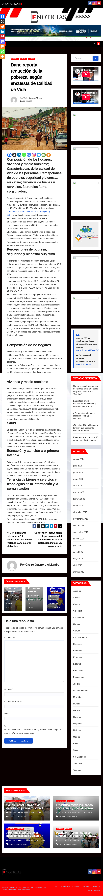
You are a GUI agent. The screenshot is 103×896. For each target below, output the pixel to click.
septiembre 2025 (81, 532)
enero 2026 (78, 506)
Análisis (77, 598)
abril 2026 (77, 486)
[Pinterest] (2, 36)
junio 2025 (78, 552)
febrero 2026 (79, 499)
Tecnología (78, 770)
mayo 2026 (78, 479)
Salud (76, 750)
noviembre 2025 (80, 519)
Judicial (76, 684)
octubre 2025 (79, 525)
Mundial (77, 704)
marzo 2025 (78, 572)
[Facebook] (9, 155)
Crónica (76, 624)
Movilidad (77, 697)
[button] (94, 44)
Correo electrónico (13, 701)
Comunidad (78, 617)
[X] (14, 155)
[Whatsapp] (24, 155)
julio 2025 (77, 545)
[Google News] (29, 155)
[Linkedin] (19, 155)
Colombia (77, 611)
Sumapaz (77, 763)
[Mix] (2, 46)
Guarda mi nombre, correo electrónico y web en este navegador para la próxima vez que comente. (32, 731)
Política (32, 59)
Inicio (57, 886)
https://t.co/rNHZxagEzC (87, 350)
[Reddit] (2, 26)
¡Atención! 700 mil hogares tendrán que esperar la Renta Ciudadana (85, 428)
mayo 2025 (78, 559)
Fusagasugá (79, 677)
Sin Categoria (79, 757)
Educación (78, 671)
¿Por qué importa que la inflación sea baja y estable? (84, 416)
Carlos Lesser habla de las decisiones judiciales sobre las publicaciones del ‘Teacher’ (26, 808)
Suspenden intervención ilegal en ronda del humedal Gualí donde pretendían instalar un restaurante (48, 539)
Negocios (77, 724)
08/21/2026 (62, 840)
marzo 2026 (78, 492)
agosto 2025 (79, 539)
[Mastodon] (2, 41)
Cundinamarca (80, 637)
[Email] (43, 155)
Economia (78, 657)
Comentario (10, 637)
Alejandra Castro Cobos (12, 603)
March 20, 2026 (83, 364)
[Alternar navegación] (49, 44)
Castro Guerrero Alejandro (33, 98)
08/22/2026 (13, 812)
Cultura (76, 631)
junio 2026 (78, 472)
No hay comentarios (19, 816)
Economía (14, 59)
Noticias (23, 59)
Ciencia (76, 604)
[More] (48, 155)
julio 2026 (77, 466)
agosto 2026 (79, 459)
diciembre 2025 (80, 512)
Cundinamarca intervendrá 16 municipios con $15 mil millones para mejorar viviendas (20, 539)
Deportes (77, 644)
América (77, 591)
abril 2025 (77, 565)
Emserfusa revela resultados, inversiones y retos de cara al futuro (84, 404)
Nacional (77, 717)
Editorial (77, 664)
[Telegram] (39, 155)
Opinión (76, 737)
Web (6, 714)
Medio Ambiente (80, 690)
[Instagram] (34, 155)
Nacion (76, 710)
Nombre (8, 689)
